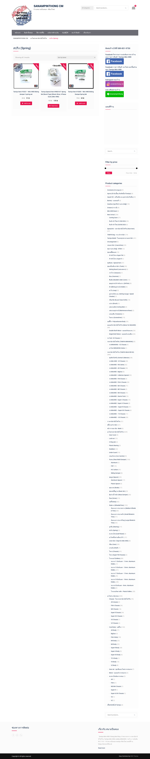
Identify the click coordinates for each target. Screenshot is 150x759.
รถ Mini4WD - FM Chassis (117, 379)
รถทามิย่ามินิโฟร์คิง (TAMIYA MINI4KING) (120, 341)
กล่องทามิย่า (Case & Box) (115, 245)
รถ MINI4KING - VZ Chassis (117, 344)
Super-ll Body (115, 647)
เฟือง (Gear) (113, 544)
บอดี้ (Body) (112, 502)
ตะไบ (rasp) (113, 290)
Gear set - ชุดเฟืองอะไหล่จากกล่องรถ (120, 669)
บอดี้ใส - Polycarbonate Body (116, 321)
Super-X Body (115, 651)
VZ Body (113, 665)
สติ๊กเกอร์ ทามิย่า (112, 425)
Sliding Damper (115, 473)
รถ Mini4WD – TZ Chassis (117, 414)
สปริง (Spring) (113, 530)
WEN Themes (134, 756)
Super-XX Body (115, 655)
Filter (109, 173)
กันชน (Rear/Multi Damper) (117, 459)
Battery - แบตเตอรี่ (113, 200)
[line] (21, 735)
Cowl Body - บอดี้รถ (115, 627)
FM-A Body (114, 637)
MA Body (114, 640)
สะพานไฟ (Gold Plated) (116, 534)
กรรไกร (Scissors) (115, 273)
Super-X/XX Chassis (117, 693)
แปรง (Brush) (113, 303)
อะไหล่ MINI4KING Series (117, 348)
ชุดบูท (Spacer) (114, 477)
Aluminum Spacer (116, 480)
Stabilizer (112, 449)
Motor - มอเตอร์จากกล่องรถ (117, 673)
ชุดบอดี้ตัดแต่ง (111, 252)
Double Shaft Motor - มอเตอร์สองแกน (120, 330)
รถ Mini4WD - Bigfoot (115, 372)
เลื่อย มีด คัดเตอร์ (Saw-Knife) (118, 300)
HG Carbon (114, 469)
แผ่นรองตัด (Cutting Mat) (117, 307)
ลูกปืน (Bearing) (114, 527)
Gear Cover (112, 435)
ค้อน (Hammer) (114, 276)
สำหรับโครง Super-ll (115, 259)
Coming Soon (113, 217)
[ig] (17, 735)
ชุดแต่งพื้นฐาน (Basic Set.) (117, 491)
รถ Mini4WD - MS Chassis (117, 393)
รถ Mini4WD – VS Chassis (117, 417)
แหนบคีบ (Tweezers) (115, 314)
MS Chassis (114, 609)
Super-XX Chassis (116, 616)
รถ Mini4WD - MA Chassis (117, 386)
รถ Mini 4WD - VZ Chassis (117, 361)
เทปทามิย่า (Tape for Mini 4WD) (118, 541)
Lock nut (112, 438)
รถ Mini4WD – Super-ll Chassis (118, 407)
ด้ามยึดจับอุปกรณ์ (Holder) (117, 287)
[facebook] (13, 735)
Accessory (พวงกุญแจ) (114, 190)
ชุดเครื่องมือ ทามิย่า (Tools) (115, 266)
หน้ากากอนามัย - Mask (114, 428)
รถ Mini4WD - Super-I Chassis (118, 400)
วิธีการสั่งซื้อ (40, 33)
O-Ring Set (112, 442)
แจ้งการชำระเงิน (53, 33)
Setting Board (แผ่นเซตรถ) (117, 269)
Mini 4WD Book (112, 211)
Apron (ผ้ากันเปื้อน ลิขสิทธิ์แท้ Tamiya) (119, 193)
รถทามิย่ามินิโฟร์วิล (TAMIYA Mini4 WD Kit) (120, 352)
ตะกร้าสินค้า (76, 33)
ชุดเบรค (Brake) (114, 487)
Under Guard (113, 452)
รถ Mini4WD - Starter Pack (117, 396)
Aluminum (114, 462)
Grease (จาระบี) (112, 207)
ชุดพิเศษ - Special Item (114, 263)
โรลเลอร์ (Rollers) (114, 558)
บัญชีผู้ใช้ (65, 33)
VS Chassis (114, 619)
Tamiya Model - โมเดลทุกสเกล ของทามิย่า (120, 238)
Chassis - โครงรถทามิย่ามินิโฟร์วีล (120, 599)
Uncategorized (111, 242)
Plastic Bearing (114, 445)
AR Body (113, 630)
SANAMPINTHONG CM (48, 6)
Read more (54, 106)
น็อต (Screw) (113, 498)
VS (112, 697)
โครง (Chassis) (114, 551)
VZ (112, 700)
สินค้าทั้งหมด (28, 33)
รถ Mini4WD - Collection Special (119, 375)
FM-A (112, 683)
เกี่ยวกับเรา (87, 33)
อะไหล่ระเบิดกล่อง (113, 596)
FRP (112, 466)
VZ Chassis (114, 623)
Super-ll (113, 690)
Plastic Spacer (115, 483)
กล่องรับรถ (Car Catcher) (117, 456)
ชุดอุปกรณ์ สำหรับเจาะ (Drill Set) (119, 283)
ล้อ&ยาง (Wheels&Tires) (116, 505)
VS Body (113, 662)
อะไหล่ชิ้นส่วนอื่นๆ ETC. (116, 537)
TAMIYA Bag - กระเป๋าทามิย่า (116, 235)
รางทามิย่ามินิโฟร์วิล (113, 421)
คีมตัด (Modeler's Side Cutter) (118, 280)
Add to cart (27, 103)
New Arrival (110, 214)
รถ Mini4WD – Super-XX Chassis (119, 410)
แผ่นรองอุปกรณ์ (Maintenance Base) (120, 310)
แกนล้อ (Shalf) (113, 548)
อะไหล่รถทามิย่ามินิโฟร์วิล (38, 38)
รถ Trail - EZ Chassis (113, 338)
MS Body (114, 644)
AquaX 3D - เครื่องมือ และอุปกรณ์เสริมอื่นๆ (120, 197)
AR (112, 679)
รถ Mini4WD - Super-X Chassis (118, 403)
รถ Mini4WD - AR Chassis (117, 368)
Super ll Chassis (116, 612)
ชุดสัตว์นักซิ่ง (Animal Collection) (119, 357)
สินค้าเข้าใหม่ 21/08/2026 (117, 221)
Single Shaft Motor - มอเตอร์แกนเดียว (120, 334)
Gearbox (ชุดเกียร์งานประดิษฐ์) (117, 204)
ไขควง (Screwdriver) (115, 317)
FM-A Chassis (115, 605)
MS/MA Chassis (116, 686)
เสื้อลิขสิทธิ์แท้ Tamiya (114, 705)
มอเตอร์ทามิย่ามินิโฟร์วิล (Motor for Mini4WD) (121, 325)
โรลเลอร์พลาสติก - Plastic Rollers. (121, 591)
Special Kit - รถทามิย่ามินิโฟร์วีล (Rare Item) (120, 229)
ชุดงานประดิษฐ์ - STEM (114, 249)
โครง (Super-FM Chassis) (117, 555)
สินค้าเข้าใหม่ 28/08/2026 (117, 224)
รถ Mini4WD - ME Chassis (117, 389)
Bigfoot (113, 633)
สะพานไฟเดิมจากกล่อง (116, 676)
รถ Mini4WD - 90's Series (116, 364)
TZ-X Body (114, 658)
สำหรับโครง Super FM (116, 255)
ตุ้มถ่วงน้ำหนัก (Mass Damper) (118, 494)
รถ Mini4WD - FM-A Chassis (117, 382)
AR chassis (114, 602)
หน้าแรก (18, 33)
